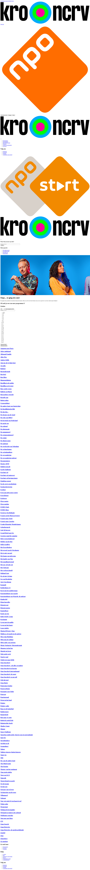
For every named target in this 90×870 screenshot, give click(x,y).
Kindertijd (3, 599)
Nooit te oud (4, 657)
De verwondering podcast (8, 458)
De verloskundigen (6, 452)
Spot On (3, 737)
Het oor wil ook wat (6, 565)
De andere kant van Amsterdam (10, 406)
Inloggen (9, 115)
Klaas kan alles (5, 602)
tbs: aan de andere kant (7, 761)
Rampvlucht (4, 714)
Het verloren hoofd (6, 570)
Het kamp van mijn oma (8, 556)
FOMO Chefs (4, 507)
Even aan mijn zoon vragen (9, 492)
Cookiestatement (6, 859)
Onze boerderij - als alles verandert (11, 665)
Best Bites (3, 377)
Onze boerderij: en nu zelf (8, 677)
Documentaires (5, 461)
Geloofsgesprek (5, 527)
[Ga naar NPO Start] (45, 215)
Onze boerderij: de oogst (8, 674)
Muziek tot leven (5, 651)
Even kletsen (4, 495)
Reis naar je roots (6, 717)
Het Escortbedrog (6, 547)
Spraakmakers (5, 740)
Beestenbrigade (5, 371)
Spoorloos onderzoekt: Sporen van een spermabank (16, 735)
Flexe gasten (4, 501)
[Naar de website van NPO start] (45, 114)
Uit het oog (3, 786)
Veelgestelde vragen (7, 858)
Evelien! (3, 490)
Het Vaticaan (4, 567)
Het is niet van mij (6, 553)
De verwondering (5, 455)
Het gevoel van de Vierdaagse (9, 550)
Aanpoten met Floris (6, 348)
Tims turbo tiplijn (6, 772)
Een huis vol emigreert (7, 475)
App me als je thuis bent (8, 363)
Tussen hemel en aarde (7, 781)
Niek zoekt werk (5, 654)
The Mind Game (5, 763)
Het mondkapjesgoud (7, 562)
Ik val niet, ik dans (6, 576)
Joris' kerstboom (5, 582)
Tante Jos (3, 755)
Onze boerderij (5, 662)
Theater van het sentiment (8, 769)
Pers (4, 855)
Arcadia (3, 366)
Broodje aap (4, 397)
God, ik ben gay (5, 530)
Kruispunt (3, 619)
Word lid (2, 24)
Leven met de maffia (6, 622)
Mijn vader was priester (8, 642)
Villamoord (4, 795)
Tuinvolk (3, 778)
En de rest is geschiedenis (8, 484)
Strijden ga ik (4, 743)
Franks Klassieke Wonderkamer (10, 524)
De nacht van (4, 423)
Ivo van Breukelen (6, 579)
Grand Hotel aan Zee (7, 533)
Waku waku (4, 804)
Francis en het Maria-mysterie (10, 515)
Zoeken (1, 244)
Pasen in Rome (5, 688)
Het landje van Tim (6, 559)
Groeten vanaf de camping (8, 536)
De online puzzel (6, 250)
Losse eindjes (4, 628)
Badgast (3, 368)
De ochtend (4, 426)
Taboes (2, 749)
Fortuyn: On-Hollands (7, 513)
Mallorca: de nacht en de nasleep (10, 634)
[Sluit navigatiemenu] (0, 239)
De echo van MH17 (6, 417)
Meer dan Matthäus (6, 637)
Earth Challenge (5, 469)
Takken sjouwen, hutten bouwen (10, 752)
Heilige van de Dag (6, 541)
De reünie (3, 438)
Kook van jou (4, 614)
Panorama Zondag (6, 686)
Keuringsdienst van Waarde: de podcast (13, 596)
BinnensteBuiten (5, 380)
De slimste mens (6, 251)
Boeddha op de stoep (6, 386)
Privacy (4, 857)
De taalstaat (4, 443)
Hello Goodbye (5, 544)
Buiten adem (4, 400)
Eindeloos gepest (5, 481)
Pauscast (3, 694)
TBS (1, 758)
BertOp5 (3, 374)
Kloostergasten (5, 608)
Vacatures (5, 849)
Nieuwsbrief (5, 253)
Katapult (3, 585)
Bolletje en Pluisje (6, 391)
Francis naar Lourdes (7, 521)
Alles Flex (3, 357)
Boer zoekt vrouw (6, 389)
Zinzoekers (3, 838)
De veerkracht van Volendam (9, 446)
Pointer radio (4, 706)
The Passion (4, 766)
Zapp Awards (4, 824)
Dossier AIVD (4, 464)
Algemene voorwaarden (7, 856)
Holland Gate (4, 573)
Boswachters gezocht (7, 394)
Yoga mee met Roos (6, 818)
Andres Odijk (4, 360)
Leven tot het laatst (6, 625)
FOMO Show (4, 510)
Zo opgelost (4, 841)
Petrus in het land (6, 700)
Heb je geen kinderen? (7, 539)
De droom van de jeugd (7, 415)
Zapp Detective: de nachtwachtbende (12, 830)
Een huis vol (5, 252)
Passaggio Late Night (7, 691)
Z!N (1, 821)
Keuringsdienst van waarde (9, 593)
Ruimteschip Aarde (6, 723)
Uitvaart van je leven (7, 789)
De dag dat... (4, 412)
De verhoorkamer (6, 449)
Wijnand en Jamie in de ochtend (10, 812)
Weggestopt (4, 807)
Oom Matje (4, 683)
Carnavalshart (5, 403)
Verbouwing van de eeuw (8, 792)
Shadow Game (5, 726)
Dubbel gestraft (5, 466)
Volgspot (3, 798)
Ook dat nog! (4, 680)
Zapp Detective (5, 827)
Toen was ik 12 (5, 775)
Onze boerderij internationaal (9, 671)
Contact (4, 854)
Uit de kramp (4, 784)
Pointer (2, 703)
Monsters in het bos (6, 648)
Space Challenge (5, 732)
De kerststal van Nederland (9, 420)
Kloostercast (4, 605)
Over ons (4, 848)
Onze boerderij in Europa (8, 668)
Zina (1, 836)
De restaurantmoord (6, 435)
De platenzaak (4, 429)
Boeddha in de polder (7, 383)
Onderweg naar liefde (7, 660)
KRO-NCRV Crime (6, 616)
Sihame (2, 729)
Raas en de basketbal (7, 709)
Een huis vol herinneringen (8, 478)
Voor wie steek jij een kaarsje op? (11, 801)
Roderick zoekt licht (6, 720)
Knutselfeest (4, 611)
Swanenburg (4, 746)
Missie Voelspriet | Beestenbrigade (11, 645)
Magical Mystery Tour (7, 631)
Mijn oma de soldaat (6, 639)
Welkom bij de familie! (7, 810)
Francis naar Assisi (6, 518)
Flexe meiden (4, 504)
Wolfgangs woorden (6, 815)
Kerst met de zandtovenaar (9, 590)
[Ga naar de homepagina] (45, 23)
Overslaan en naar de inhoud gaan (7, 1)
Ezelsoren (3, 498)
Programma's (5, 846)
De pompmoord (5, 432)
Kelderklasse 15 (5, 588)
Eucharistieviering (6, 487)
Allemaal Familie (5, 354)
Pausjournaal (4, 697)
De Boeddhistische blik (7, 409)
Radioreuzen (4, 712)
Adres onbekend (5, 351)
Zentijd (2, 833)
